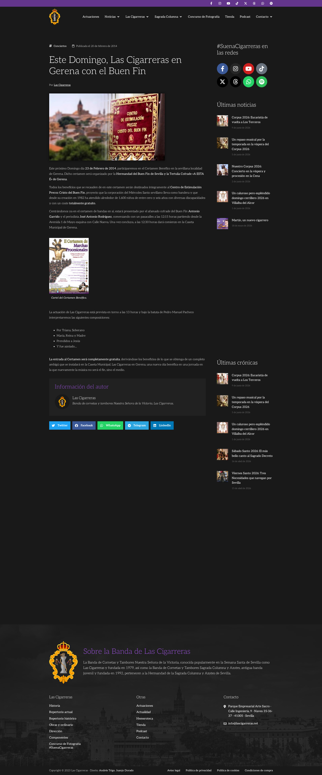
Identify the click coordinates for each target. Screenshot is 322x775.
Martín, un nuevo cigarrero (250, 220)
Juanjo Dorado (125, 770)
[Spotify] (271, 3)
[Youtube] (228, 3)
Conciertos (60, 46)
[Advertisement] (245, 300)
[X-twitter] (245, 3)
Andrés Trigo (107, 770)
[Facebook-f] (211, 3)
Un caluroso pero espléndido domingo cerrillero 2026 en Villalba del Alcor (251, 198)
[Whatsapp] (262, 3)
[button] (112, 17)
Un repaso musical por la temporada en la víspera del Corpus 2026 (250, 144)
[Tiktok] (237, 3)
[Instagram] (219, 3)
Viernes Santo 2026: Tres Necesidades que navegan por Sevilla (252, 478)
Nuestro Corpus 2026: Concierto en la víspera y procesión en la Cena (249, 171)
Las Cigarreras (62, 85)
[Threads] (254, 3)
